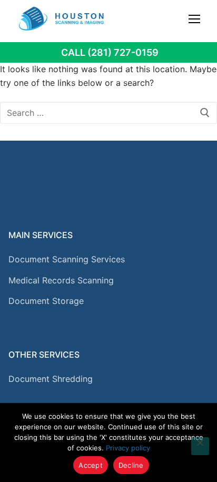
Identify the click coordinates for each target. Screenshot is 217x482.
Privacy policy (128, 448)
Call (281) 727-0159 (110, 52)
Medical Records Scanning (61, 280)
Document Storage (46, 301)
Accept (90, 465)
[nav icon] (194, 18)
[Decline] (200, 446)
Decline (131, 465)
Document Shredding (50, 378)
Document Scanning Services (66, 259)
